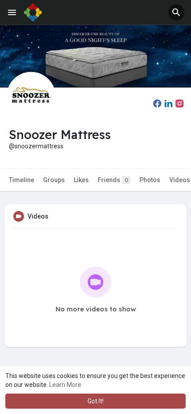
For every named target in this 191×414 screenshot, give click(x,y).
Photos (149, 179)
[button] (176, 12)
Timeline (21, 179)
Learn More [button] (65, 384)
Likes (81, 179)
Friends (113, 179)
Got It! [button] (95, 401)
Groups (54, 179)
